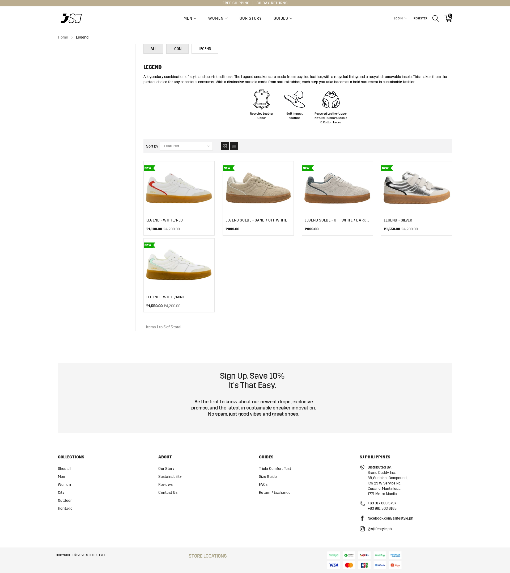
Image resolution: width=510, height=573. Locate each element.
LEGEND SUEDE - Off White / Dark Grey (337, 220)
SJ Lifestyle (96, 555)
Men (188, 18)
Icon (177, 49)
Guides (281, 18)
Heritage (65, 508)
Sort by (152, 146)
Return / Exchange (275, 492)
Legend (205, 49)
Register (421, 18)
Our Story (251, 18)
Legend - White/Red (164, 220)
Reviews (165, 484)
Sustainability (170, 476)
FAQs (263, 484)
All (153, 49)
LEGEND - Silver (398, 220)
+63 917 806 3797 (382, 503)
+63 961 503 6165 (382, 508)
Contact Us (167, 492)
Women (216, 18)
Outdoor (65, 500)
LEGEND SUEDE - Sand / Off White (256, 220)
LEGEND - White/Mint (165, 297)
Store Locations (208, 556)
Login (398, 18)
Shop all (64, 468)
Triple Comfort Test (275, 468)
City (61, 492)
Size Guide (268, 476)
